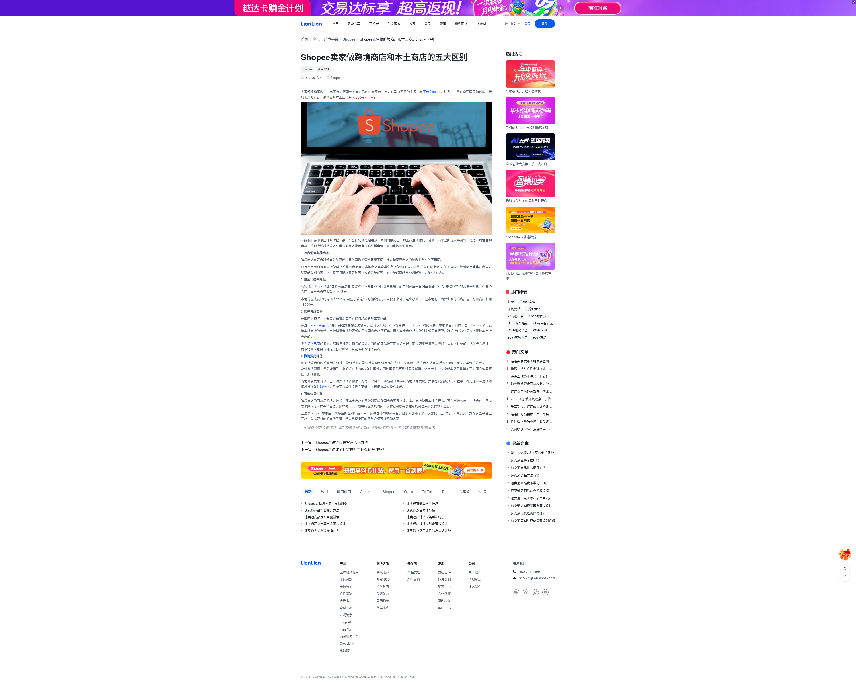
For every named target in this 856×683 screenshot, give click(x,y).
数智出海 (444, 572)
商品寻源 (346, 629)
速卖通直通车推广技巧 (422, 503)
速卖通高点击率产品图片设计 (325, 523)
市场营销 (514, 309)
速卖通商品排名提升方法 (322, 510)
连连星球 (346, 593)
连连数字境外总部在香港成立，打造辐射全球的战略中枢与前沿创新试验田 (531, 391)
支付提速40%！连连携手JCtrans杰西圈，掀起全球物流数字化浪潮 (530, 429)
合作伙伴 (444, 593)
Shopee (349, 39)
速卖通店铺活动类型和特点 (425, 517)
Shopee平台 (316, 325)
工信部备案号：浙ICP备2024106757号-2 (350, 677)
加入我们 (475, 586)
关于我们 (475, 572)
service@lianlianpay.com (537, 578)
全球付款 (346, 579)
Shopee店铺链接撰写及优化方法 (341, 442)
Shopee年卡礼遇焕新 (521, 237)
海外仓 (324, 386)
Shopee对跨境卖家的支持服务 (326, 503)
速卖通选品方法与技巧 (422, 510)
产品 (335, 23)
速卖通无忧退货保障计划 (322, 530)
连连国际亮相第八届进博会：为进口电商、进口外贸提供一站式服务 (531, 414)
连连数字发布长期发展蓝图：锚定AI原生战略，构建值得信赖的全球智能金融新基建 (531, 361)
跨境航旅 (383, 593)
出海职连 (461, 23)
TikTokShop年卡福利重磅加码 (527, 127)
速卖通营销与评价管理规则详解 (429, 530)
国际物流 (383, 600)
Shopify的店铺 (518, 323)
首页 (311, 24)
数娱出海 (383, 607)
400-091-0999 (529, 571)
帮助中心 (444, 607)
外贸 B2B (383, 579)
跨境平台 (331, 39)
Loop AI (345, 622)
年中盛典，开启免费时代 (523, 91)
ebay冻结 (539, 337)
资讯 (443, 23)
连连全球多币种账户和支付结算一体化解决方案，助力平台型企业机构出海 (531, 376)
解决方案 (354, 23)
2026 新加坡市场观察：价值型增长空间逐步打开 (531, 399)
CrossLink (347, 643)
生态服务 (394, 23)
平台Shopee (431, 91)
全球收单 (346, 586)
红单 (511, 301)
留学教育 (383, 586)
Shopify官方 (537, 316)
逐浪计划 (444, 579)
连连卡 (344, 600)
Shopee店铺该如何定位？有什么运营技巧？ (350, 449)
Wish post (540, 330)
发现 (412, 23)
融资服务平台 (349, 636)
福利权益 (444, 600)
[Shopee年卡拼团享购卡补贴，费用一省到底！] (396, 470)
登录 (528, 23)
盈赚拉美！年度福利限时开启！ (528, 200)
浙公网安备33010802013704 (396, 677)
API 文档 (413, 579)
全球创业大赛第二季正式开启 (526, 164)
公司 (427, 23)
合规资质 (475, 579)
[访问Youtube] (545, 592)
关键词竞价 (527, 301)
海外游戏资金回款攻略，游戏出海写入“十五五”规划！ (531, 383)
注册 (545, 23)
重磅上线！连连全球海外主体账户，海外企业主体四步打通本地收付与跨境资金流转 (531, 368)
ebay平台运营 (543, 323)
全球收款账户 (349, 572)
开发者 (374, 23)
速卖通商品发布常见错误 (322, 517)
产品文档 (413, 572)
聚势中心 (444, 586)
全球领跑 (346, 607)
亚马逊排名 (516, 316)
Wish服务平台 (518, 330)
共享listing (533, 309)
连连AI (481, 23)
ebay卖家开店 (518, 337)
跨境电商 (313, 343)
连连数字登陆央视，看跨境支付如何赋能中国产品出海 (531, 421)
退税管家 (346, 615)
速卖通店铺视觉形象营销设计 (427, 523)
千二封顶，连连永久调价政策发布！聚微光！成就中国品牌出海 (531, 406)
